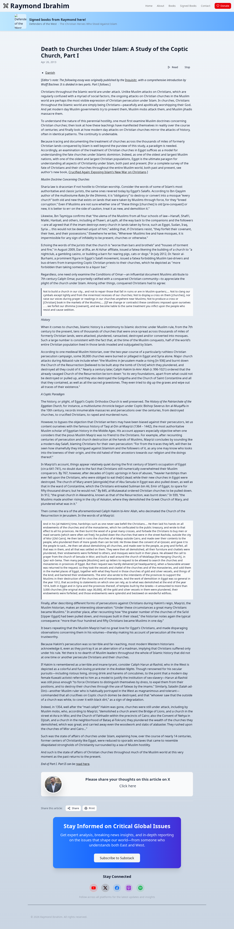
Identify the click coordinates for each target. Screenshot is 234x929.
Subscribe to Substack (117, 858)
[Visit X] (105, 888)
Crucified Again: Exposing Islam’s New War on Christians (107, 172)
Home (148, 5)
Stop (187, 67)
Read (175, 67)
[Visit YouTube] (93, 888)
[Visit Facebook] (117, 888)
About (160, 5)
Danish (50, 73)
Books (172, 5)
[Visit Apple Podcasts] (128, 888)
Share (75, 808)
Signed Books (188, 5)
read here (82, 764)
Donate (224, 5)
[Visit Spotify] (140, 888)
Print (92, 808)
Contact (205, 5)
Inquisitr (131, 80)
